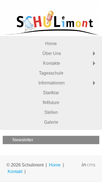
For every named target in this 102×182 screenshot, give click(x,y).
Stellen (51, 112)
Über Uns (51, 53)
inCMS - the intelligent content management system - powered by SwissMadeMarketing (88, 165)
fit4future (51, 102)
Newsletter (23, 140)
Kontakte (51, 63)
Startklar (51, 92)
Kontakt (15, 171)
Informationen (51, 82)
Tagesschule (51, 73)
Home (51, 43)
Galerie (51, 122)
